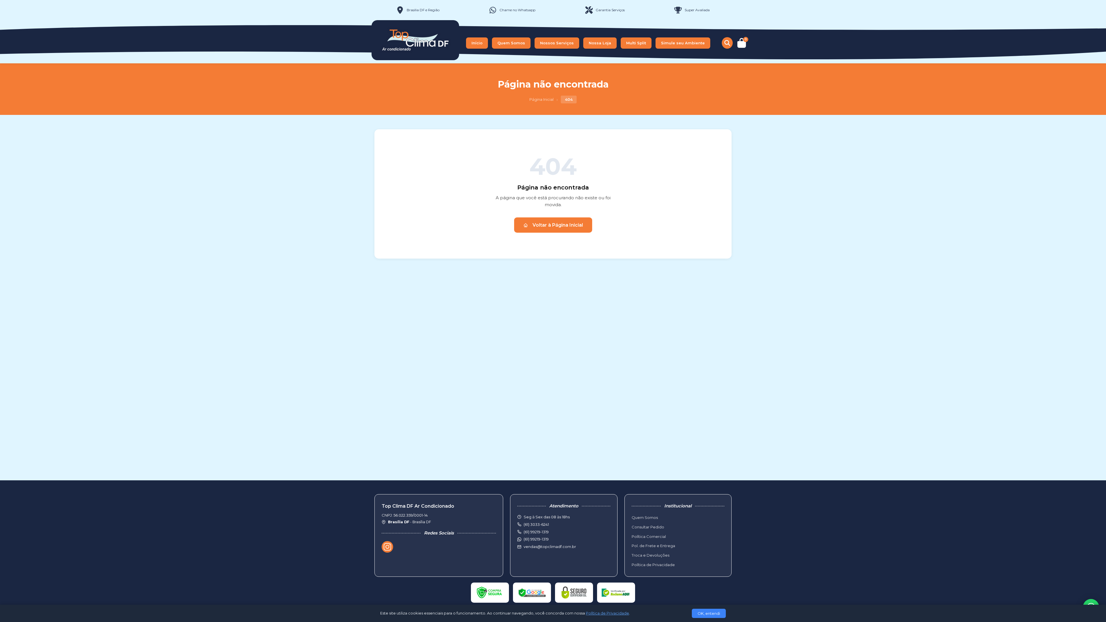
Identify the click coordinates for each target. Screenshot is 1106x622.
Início (476, 43)
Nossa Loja (600, 43)
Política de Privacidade (653, 564)
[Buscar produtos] (727, 42)
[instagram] (387, 547)
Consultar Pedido (648, 527)
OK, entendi (709, 613)
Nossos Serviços (557, 43)
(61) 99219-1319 (536, 539)
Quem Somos (511, 43)
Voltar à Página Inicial (558, 225)
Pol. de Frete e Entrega (653, 545)
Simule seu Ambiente (683, 43)
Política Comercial (649, 536)
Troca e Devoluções (650, 555)
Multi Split (636, 43)
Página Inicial (541, 99)
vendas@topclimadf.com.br (550, 546)
